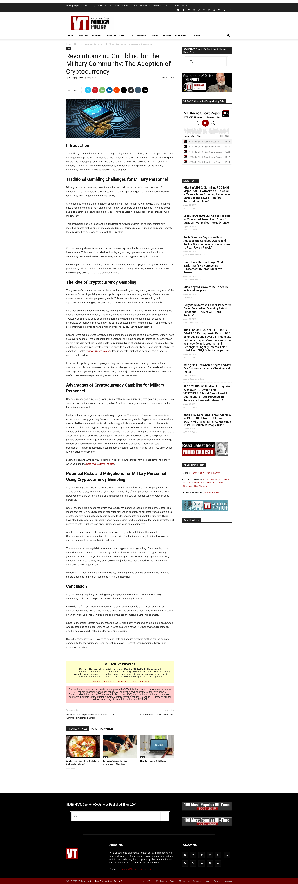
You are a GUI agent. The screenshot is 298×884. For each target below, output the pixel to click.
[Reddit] (193, 10)
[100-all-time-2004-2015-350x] (207, 809)
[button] (228, 35)
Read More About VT (150, 862)
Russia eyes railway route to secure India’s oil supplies (206, 288)
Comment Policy (140, 681)
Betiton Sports (120, 881)
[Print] (131, 90)
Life (130, 35)
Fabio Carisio (210, 479)
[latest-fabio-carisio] (205, 455)
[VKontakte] (219, 10)
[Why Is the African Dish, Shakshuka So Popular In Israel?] (83, 746)
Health (83, 35)
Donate (134, 5)
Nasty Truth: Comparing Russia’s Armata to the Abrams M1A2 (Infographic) (90, 716)
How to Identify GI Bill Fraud (153, 761)
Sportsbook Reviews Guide (101, 881)
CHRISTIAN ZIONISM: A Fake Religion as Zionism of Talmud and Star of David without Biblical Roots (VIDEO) (206, 219)
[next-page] (73, 770)
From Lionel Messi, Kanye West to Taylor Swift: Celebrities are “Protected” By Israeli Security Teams (204, 267)
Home (68, 44)
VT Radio (196, 35)
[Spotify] (209, 10)
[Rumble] (198, 10)
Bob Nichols (200, 485)
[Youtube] (229, 10)
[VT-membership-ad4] (207, 91)
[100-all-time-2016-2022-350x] (207, 825)
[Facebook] (183, 10)
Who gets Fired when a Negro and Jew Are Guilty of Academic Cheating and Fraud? (207, 368)
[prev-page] (68, 770)
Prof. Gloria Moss (190, 482)
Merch (166, 5)
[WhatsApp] (102, 90)
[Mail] (188, 10)
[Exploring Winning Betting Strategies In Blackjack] (120, 746)
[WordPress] (224, 10)
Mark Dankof (207, 482)
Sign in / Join (97, 5)
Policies (125, 5)
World (167, 35)
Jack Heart (224, 479)
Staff (117, 5)
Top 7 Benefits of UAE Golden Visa (156, 714)
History (97, 35)
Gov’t (71, 35)
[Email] (124, 90)
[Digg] (145, 90)
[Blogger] (178, 10)
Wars (155, 35)
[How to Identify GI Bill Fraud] (157, 746)
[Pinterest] (95, 90)
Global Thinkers (191, 520)
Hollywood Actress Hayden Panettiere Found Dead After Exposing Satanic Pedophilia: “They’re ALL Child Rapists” (207, 310)
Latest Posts (190, 181)
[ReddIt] (116, 90)
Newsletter (157, 5)
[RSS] (204, 10)
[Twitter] (214, 10)
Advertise (175, 5)
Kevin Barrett (213, 472)
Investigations (115, 35)
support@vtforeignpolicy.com (137, 869)
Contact (185, 5)
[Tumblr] (138, 90)
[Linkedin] (109, 90)
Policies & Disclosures (116, 681)
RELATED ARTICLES (77, 728)
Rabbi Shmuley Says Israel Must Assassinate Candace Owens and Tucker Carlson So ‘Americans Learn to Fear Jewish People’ (206, 242)
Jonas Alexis (198, 472)
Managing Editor (76, 77)
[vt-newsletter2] (205, 510)
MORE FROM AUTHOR (102, 728)
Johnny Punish (211, 492)
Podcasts (180, 35)
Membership (145, 5)
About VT (108, 5)
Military (142, 35)
